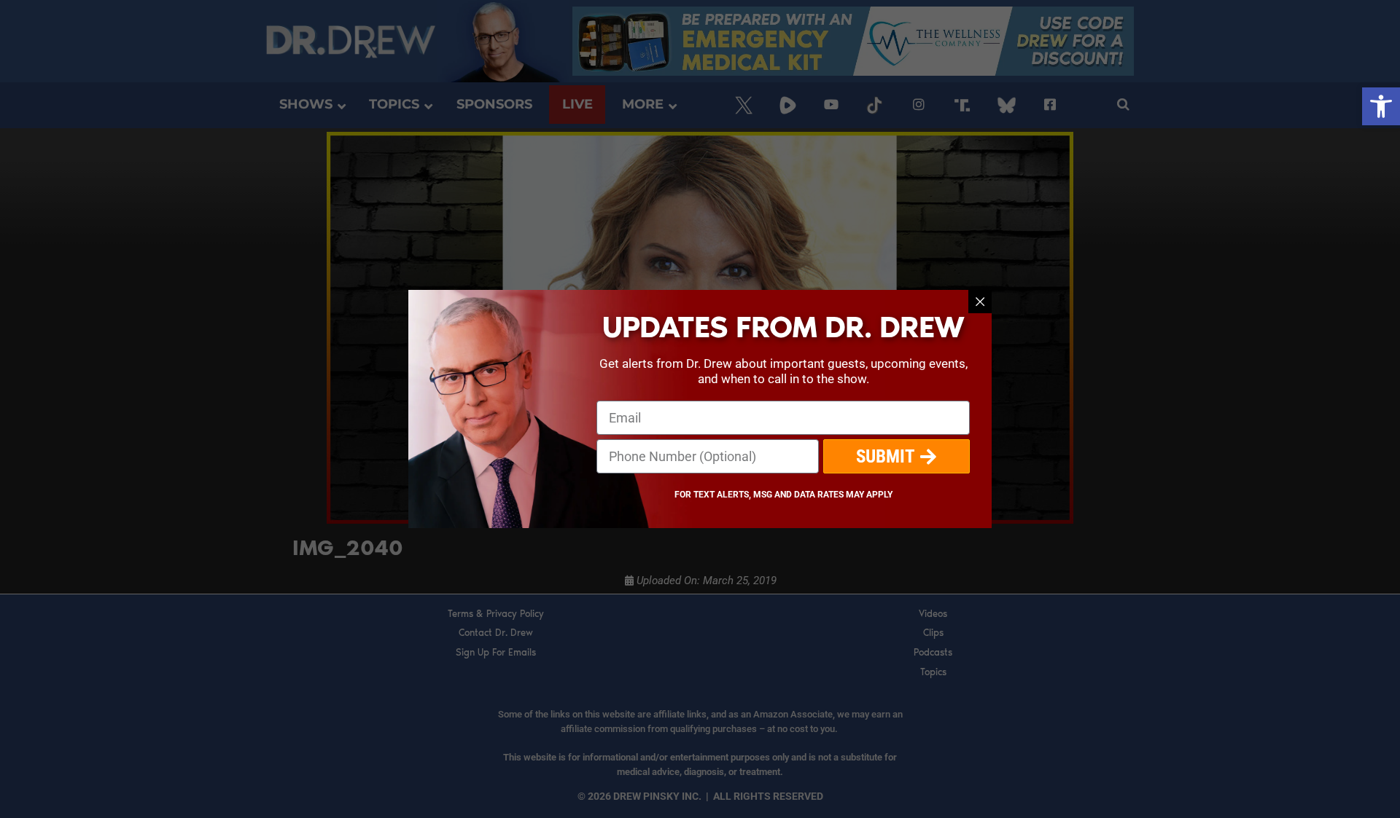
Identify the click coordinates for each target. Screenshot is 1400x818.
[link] (1381, 106)
